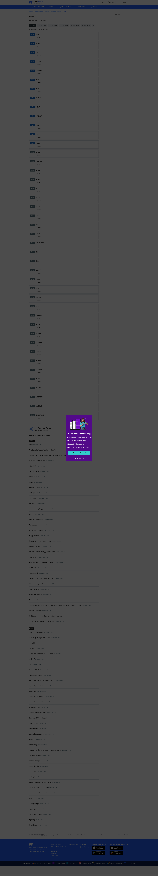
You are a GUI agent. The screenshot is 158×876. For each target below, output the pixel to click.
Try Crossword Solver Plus (79, 453)
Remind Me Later (79, 458)
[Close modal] (91, 417)
